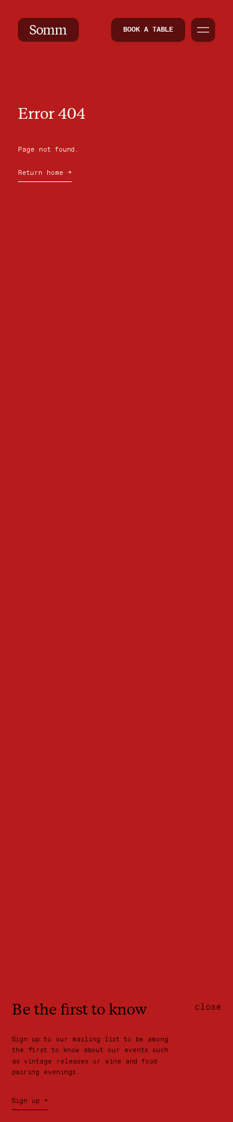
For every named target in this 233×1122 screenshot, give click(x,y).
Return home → (45, 173)
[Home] (48, 30)
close (208, 1007)
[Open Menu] (203, 30)
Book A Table (148, 30)
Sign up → (30, 1101)
